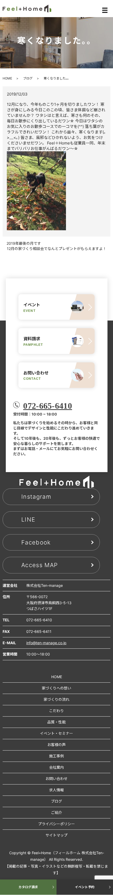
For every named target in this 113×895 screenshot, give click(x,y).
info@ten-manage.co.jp (46, 643)
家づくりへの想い (56, 688)
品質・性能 (56, 722)
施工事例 (56, 756)
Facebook (36, 542)
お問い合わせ (56, 778)
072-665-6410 (47, 406)
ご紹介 (56, 812)
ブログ (28, 78)
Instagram (36, 496)
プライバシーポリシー (56, 824)
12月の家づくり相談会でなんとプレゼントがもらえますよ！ (56, 248)
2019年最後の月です (24, 243)
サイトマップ (56, 835)
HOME (7, 78)
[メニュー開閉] (104, 10)
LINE (28, 519)
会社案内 (56, 767)
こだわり (56, 710)
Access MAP (39, 565)
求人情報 (56, 790)
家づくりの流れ (56, 699)
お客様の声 (56, 744)
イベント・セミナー (56, 733)
